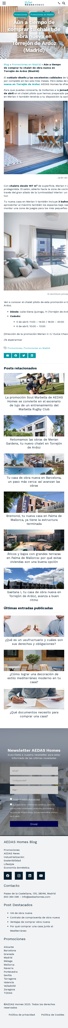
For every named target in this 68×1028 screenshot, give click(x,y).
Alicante (9, 946)
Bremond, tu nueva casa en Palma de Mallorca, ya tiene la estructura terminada (34, 520)
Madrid (8, 957)
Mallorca (9, 964)
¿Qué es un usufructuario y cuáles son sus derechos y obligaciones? (34, 642)
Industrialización (14, 857)
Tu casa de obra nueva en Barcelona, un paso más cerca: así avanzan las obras (34, 481)
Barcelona (10, 950)
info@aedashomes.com (36, 896)
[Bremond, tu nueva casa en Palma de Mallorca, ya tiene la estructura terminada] (34, 493)
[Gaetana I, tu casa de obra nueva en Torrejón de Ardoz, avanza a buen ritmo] (34, 569)
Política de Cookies (52, 1014)
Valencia (9, 982)
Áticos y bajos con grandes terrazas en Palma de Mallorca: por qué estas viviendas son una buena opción (34, 558)
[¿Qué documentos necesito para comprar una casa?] (34, 690)
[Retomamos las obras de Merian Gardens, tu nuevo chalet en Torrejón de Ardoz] (34, 417)
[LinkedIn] (30, 876)
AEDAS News (12, 853)
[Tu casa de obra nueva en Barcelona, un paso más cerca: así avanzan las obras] (34, 455)
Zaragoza (9, 989)
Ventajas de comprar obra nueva (30, 921)
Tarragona (10, 978)
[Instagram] (19, 876)
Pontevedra (11, 971)
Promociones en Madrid (26, 64)
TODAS (8, 992)
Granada (9, 954)
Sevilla (8, 975)
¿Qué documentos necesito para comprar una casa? (34, 714)
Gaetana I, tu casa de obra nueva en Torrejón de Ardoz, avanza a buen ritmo (34, 596)
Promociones (15, 348)
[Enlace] (34, 3)
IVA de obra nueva (21, 913)
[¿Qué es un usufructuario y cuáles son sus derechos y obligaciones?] (34, 617)
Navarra (8, 968)
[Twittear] (24, 355)
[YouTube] (41, 876)
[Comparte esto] (15, 355)
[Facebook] (8, 876)
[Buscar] (64, 3)
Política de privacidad (22, 1014)
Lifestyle (9, 864)
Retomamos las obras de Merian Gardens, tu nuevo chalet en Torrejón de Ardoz (34, 443)
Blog (6, 64)
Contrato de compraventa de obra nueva (35, 917)
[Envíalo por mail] (7, 355)
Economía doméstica (16, 867)
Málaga (8, 961)
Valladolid (10, 985)
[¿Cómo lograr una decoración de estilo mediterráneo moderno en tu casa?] (34, 651)
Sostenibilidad (12, 860)
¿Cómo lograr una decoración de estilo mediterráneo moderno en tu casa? (34, 678)
